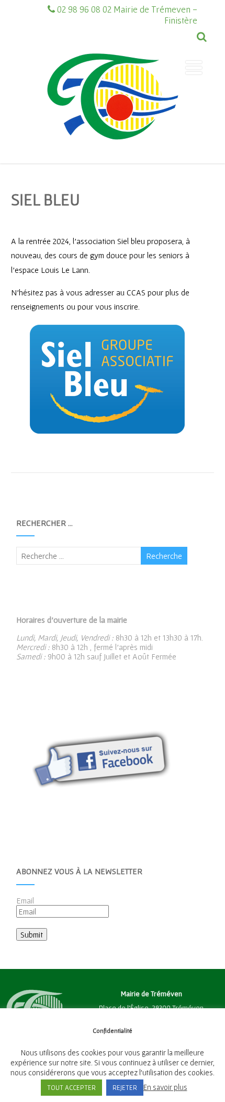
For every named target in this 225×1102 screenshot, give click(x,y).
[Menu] (194, 67)
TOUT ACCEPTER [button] (71, 1088)
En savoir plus (165, 1087)
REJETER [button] (125, 1088)
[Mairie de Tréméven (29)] (112, 158)
